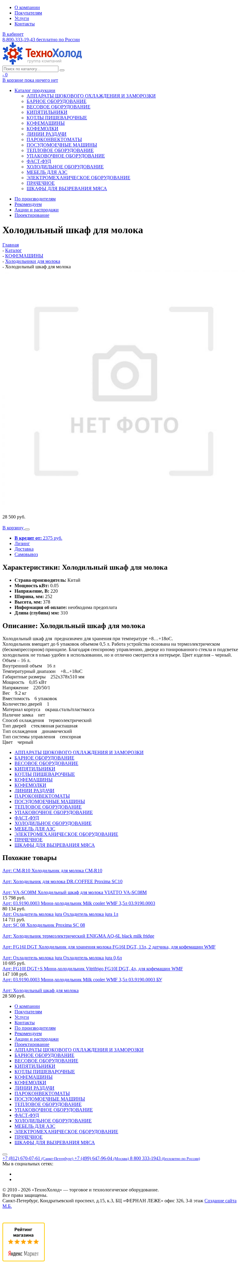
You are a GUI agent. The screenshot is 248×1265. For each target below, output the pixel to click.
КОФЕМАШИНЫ (46, 123)
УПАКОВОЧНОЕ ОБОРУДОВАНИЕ (66, 155)
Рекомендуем (28, 204)
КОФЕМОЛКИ (42, 128)
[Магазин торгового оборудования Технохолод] (42, 62)
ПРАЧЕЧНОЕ (41, 183)
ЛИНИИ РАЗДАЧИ (47, 134)
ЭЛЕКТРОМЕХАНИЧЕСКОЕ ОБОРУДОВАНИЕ (78, 177)
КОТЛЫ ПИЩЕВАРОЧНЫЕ (57, 117)
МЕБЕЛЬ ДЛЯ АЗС (47, 172)
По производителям (35, 198)
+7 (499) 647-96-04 (101, 1158)
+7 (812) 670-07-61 (37, 1158)
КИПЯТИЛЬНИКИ (47, 112)
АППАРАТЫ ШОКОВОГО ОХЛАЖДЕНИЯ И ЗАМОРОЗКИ (91, 95)
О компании (27, 7)
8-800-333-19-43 (41, 39)
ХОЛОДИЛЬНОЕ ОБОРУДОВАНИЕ (65, 166)
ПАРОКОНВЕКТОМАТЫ (54, 139)
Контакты (25, 23)
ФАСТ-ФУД (39, 161)
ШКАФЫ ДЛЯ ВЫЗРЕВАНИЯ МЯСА (67, 188)
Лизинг (22, 543)
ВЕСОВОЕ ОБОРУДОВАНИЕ (58, 106)
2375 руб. (38, 538)
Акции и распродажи (37, 209)
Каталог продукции (35, 90)
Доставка (24, 548)
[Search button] (62, 70)
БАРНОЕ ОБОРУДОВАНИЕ (56, 101)
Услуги (22, 18)
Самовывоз (26, 554)
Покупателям (28, 12)
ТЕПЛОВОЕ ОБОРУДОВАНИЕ (60, 150)
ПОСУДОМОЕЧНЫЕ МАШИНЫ (62, 144)
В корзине (30, 80)
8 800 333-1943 (165, 1158)
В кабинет (13, 34)
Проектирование (32, 215)
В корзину (13, 527)
